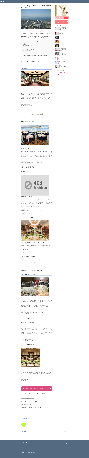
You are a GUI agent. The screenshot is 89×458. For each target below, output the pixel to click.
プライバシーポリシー (33, 452)
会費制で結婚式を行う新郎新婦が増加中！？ (27, 398)
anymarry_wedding (63, 442)
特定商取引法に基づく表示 (24, 452)
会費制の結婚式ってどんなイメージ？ (26, 404)
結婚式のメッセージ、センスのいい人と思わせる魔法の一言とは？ (62, 66)
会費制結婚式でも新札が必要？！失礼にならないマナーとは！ (62, 41)
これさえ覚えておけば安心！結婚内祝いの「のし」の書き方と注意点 (62, 58)
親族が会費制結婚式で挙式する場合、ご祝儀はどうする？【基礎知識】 (62, 49)
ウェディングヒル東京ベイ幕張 (27, 50)
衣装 (22, 447)
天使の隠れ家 (25, 44)
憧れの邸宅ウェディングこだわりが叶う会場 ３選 (29, 49)
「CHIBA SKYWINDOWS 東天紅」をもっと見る (28, 167)
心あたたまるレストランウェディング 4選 (28, 43)
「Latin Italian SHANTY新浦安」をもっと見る (28, 256)
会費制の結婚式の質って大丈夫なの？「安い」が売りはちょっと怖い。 (31, 407)
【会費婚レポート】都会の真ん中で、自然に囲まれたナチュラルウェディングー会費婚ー (34, 410)
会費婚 (23, 418)
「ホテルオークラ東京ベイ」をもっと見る (27, 340)
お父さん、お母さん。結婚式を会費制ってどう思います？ (29, 401)
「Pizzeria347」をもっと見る (25, 213)
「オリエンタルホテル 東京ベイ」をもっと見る (28, 383)
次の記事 (65, 431)
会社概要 (29, 452)
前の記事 (25, 431)
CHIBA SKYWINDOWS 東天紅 (27, 45)
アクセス (23, 450)
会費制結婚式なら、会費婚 (61, 70)
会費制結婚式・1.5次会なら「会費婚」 (36, 114)
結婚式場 (26, 418)
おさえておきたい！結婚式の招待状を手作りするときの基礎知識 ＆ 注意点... (62, 33)
